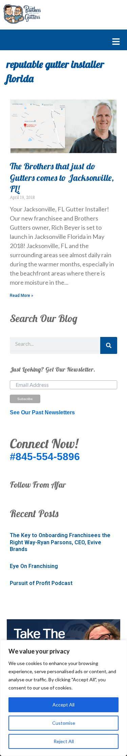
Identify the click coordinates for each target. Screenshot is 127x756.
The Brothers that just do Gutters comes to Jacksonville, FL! (62, 177)
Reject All (64, 741)
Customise (63, 723)
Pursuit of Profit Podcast (41, 583)
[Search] (108, 345)
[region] (63, 698)
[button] (60, 42)
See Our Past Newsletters (42, 412)
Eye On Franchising (34, 566)
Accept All (63, 704)
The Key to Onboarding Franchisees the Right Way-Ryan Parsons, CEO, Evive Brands (60, 542)
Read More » (21, 295)
